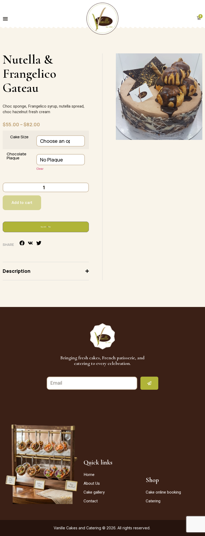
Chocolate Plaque (16, 156)
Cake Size (19, 137)
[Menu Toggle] (5, 18)
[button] (22, 243)
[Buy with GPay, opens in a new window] (46, 227)
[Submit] (149, 383)
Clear (40, 169)
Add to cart (21, 203)
